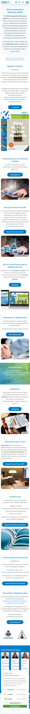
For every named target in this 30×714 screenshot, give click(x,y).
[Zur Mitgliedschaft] (16, 2)
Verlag (13, 58)
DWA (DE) (8, 58)
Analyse (10, 699)
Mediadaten (15, 409)
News (15, 379)
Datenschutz (12, 710)
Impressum (18, 710)
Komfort (10, 694)
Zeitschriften (20, 58)
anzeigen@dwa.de (11, 226)
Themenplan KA (15, 175)
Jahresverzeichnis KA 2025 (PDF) (15, 583)
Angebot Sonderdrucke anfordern (15, 525)
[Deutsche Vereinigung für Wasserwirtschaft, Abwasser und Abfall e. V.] (5, 2)
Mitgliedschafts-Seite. (15, 102)
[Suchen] (19, 2)
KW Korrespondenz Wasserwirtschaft (16, 97)
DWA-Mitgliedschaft (15, 334)
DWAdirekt (15, 285)
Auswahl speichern (15, 703)
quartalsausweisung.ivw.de (15, 616)
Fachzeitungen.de (15, 622)
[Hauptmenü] (27, 2)
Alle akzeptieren (15, 706)
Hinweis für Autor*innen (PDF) (15, 464)
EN (23, 2)
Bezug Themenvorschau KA (15, 232)
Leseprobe (16, 107)
